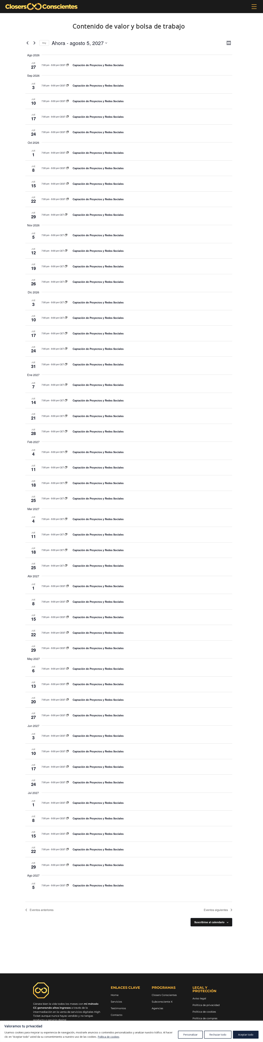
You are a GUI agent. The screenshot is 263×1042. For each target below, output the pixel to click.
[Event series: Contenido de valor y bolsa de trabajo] (67, 64)
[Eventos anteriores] (27, 43)
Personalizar (190, 1034)
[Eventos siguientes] (34, 43)
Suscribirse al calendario (209, 922)
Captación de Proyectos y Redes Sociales (98, 65)
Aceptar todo (245, 1034)
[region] (131, 1031)
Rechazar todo (217, 1034)
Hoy (44, 42)
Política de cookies (108, 1036)
